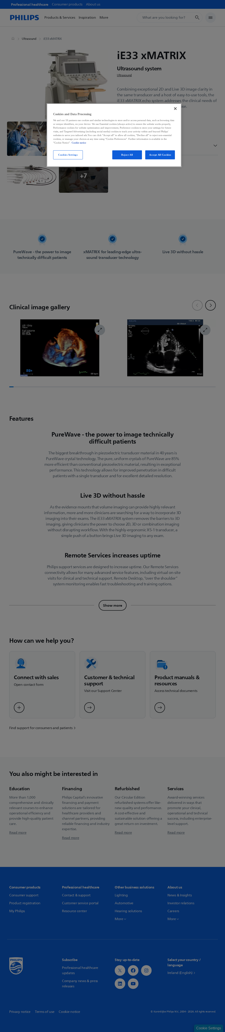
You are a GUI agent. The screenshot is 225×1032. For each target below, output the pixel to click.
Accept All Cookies (160, 154)
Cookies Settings (68, 154)
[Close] (175, 108)
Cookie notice (79, 142)
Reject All (127, 154)
